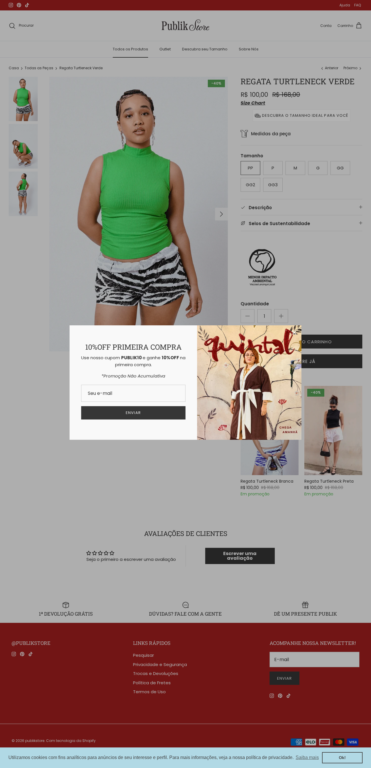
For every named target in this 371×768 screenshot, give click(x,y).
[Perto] (294, 332)
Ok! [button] (342, 757)
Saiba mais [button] (307, 757)
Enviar (133, 412)
